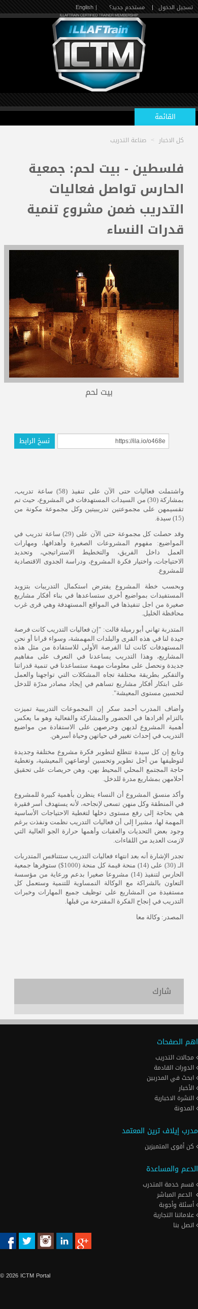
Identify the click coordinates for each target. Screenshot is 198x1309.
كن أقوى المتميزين (170, 1146)
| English (86, 7)
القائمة (165, 116)
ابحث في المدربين (171, 1077)
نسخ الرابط (34, 440)
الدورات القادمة (175, 1067)
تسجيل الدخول (175, 7)
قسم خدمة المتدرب (169, 1184)
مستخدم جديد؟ (127, 7)
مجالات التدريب (175, 1057)
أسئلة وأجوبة (177, 1204)
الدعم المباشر (174, 1194)
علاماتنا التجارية (174, 1215)
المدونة (185, 1108)
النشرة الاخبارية (175, 1098)
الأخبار (187, 1088)
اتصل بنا (184, 1225)
